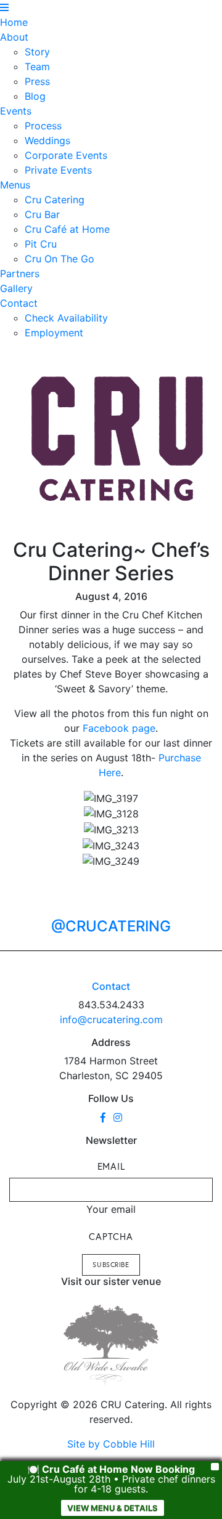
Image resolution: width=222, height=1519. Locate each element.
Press (37, 81)
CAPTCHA (111, 1236)
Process (43, 125)
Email (111, 1166)
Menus (15, 185)
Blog (35, 96)
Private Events (58, 170)
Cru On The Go (59, 259)
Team (37, 66)
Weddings (47, 140)
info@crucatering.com (111, 1019)
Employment (54, 332)
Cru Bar (42, 214)
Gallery (16, 288)
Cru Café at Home (67, 229)
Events (15, 111)
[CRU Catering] (117, 439)
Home (14, 22)
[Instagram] (117, 1117)
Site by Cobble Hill (111, 1444)
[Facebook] (103, 1117)
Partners (19, 273)
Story (37, 52)
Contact (19, 303)
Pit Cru (41, 244)
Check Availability (66, 318)
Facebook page (119, 728)
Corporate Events (66, 155)
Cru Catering (54, 199)
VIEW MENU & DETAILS (112, 1508)
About (14, 37)
